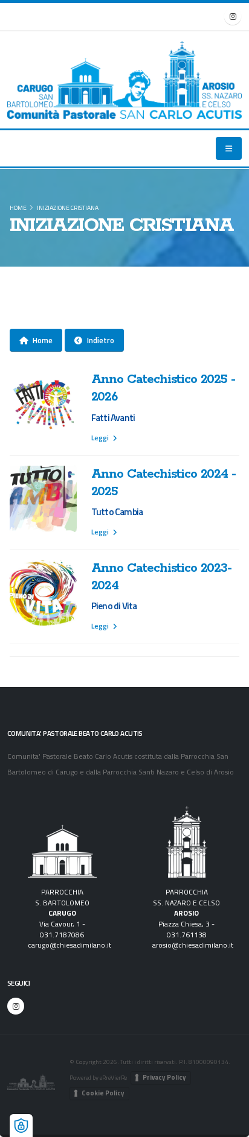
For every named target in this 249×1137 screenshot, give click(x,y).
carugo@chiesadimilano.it (69, 945)
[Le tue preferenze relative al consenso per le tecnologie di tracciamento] (21, 1125)
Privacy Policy (164, 1077)
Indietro (100, 340)
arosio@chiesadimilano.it (192, 945)
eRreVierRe (113, 1077)
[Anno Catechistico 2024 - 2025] (43, 499)
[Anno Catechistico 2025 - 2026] (43, 404)
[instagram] (232, 16)
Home (18, 207)
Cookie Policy (103, 1093)
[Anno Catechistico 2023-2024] (43, 593)
